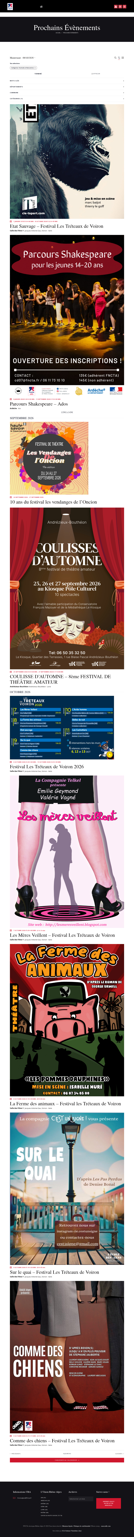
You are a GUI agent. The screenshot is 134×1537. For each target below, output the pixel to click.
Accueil (58, 33)
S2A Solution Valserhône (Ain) (72, 1531)
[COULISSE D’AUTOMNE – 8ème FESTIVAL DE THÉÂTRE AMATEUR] (67, 588)
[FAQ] (124, 6)
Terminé (38, 74)
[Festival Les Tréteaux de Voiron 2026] (67, 727)
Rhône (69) (44, 1512)
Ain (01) (43, 1497)
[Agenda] (120, 6)
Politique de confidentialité (82, 1526)
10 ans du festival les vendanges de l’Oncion (53, 502)
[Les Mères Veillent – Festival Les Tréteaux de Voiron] (67, 852)
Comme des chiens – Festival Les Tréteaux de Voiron (62, 1440)
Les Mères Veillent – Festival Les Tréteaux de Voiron (62, 935)
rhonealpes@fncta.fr (24, 1498)
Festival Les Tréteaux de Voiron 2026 (47, 766)
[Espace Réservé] (116, 6)
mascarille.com (105, 1526)
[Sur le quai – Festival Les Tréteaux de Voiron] (67, 1188)
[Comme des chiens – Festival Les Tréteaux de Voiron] (67, 1357)
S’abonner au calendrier (66, 1460)
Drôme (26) (45, 1503)
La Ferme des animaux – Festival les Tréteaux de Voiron (65, 1103)
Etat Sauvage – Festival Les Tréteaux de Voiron (56, 226)
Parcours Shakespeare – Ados (39, 403)
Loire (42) (44, 1509)
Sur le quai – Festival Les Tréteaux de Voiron (54, 1272)
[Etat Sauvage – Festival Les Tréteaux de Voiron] (67, 143)
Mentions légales (67, 1526)
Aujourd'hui (67, 1453)
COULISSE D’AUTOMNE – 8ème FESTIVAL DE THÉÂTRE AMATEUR (60, 679)
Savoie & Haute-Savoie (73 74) (51, 1515)
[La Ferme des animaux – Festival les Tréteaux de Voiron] (67, 1020)
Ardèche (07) (45, 1500)
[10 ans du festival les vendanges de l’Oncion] (67, 458)
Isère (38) (44, 1506)
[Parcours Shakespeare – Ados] (67, 316)
